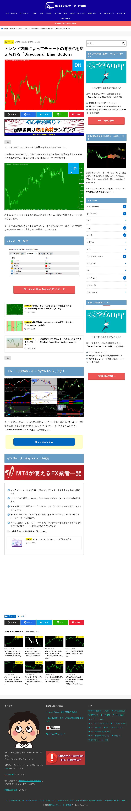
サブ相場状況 (119, 723)
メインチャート (11, 13)
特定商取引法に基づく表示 (115, 800)
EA (100, 13)
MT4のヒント (109, 13)
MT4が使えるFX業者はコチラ (65, 23)
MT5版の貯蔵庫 (11, 790)
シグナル (57, 13)
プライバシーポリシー (15, 800)
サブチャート (25, 13)
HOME (6, 28)
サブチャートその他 (99, 723)
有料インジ (92, 13)
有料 (117, 736)
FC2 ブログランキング (55, 734)
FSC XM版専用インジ (99, 711)
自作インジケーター (77, 13)
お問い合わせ (65, 19)
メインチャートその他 (100, 732)
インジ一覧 (121, 13)
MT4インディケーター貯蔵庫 (60, 805)
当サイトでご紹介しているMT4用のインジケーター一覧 (80, 800)
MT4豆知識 (119, 711)
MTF (65, 13)
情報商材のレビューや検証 (30, 781)
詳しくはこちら (43, 441)
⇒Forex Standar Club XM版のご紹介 (61, 712)
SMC (35, 13)
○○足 (41, 13)
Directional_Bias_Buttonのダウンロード (44, 289)
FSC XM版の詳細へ (106, 121)
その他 (48, 13)
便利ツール (13, 28)
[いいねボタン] (7, 142)
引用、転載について (48, 800)
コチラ (7, 768)
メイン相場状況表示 (99, 736)
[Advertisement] (44, 584)
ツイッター (9, 774)
